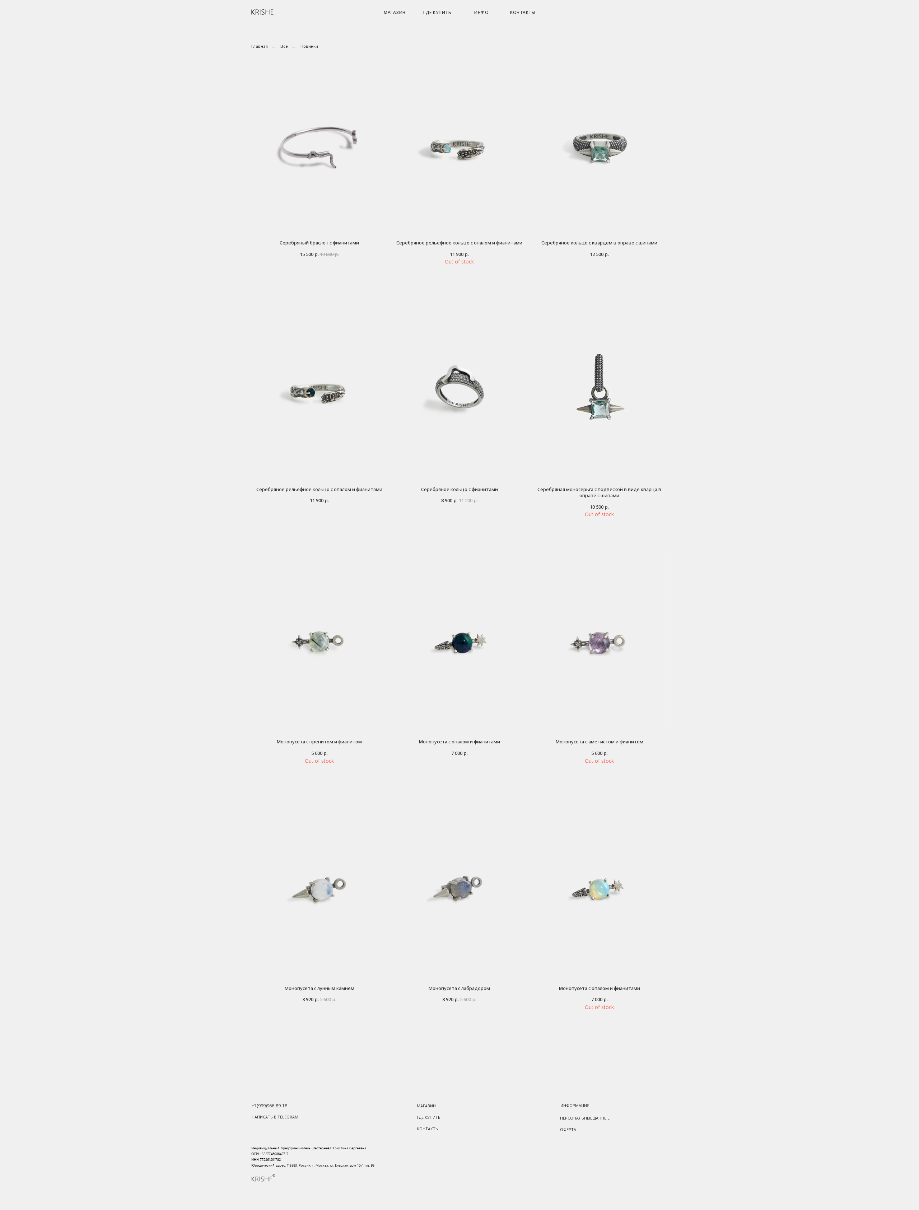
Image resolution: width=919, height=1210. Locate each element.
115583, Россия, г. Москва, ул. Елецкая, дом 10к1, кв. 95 (330, 1165)
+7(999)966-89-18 (269, 1106)
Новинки (309, 46)
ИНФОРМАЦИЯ (574, 1105)
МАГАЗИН (395, 12)
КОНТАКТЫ (522, 12)
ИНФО (481, 12)
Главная (259, 46)
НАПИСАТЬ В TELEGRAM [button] (275, 1117)
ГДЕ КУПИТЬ (437, 12)
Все (284, 46)
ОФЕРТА (568, 1129)
